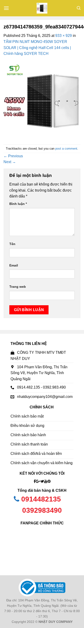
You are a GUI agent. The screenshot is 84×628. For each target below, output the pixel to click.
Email (13, 265)
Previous (13, 156)
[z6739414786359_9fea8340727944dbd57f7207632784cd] (42, 100)
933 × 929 (63, 36)
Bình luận (18, 204)
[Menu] (6, 8)
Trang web (17, 286)
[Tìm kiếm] (78, 8)
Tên (12, 244)
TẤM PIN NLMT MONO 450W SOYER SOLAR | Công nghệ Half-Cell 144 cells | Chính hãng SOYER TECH (37, 48)
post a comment (66, 148)
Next (10, 162)
